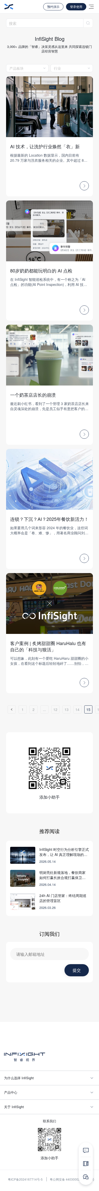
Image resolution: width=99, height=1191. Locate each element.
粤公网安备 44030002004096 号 (72, 1179)
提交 (77, 970)
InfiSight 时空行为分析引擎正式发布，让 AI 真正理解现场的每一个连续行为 (64, 852)
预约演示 (53, 6)
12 (55, 709)
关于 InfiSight (14, 1106)
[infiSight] (9, 7)
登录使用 (76, 6)
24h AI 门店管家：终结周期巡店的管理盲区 (62, 898)
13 (66, 709)
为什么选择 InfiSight (19, 1077)
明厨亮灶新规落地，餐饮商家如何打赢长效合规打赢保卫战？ (62, 875)
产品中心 (10, 1092)
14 (77, 709)
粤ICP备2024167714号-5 (25, 1179)
